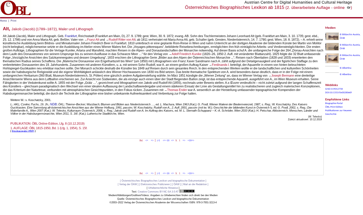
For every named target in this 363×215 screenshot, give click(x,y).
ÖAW (176, 184)
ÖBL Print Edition (334, 107)
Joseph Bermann (282, 75)
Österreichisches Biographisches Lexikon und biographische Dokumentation (163, 180)
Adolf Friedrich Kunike (187, 54)
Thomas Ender (177, 90)
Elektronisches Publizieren (155, 184)
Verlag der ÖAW (128, 184)
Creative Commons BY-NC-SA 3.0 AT (158, 191)
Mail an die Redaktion (195, 184)
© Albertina (345, 68)
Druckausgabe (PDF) (23, 131)
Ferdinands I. (221, 64)
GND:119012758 (334, 89)
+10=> (191, 140)
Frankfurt (71, 36)
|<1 (158, 140)
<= (146, 140)
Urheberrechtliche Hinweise (163, 187)
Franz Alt (93, 39)
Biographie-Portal (334, 103)
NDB (53, 104)
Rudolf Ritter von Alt (122, 39)
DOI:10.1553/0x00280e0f (338, 92)
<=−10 (166, 140)
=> (152, 140)
